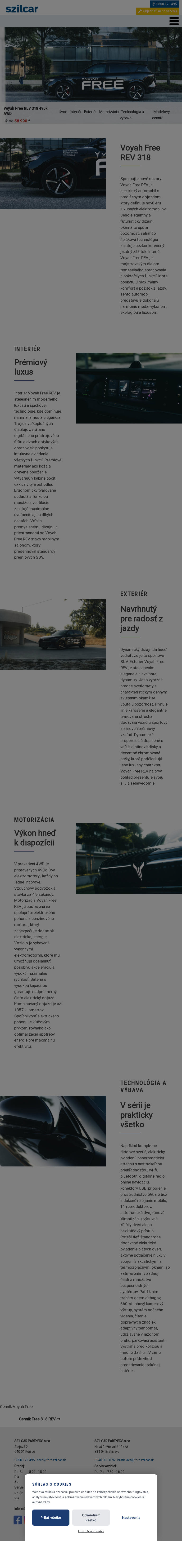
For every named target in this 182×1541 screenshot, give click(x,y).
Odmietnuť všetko (91, 1517)
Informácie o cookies (91, 1531)
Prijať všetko (51, 1517)
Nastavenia (131, 1517)
